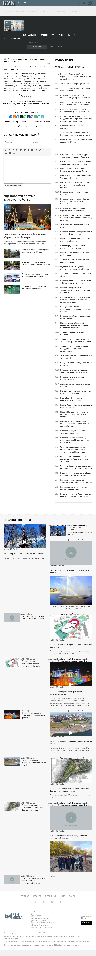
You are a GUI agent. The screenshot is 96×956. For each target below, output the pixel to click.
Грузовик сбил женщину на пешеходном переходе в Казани (74, 268)
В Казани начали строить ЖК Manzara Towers (73, 378)
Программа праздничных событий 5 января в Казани (75, 240)
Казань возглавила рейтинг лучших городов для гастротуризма (76, 481)
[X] (21, 116)
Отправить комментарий (13, 185)
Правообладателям (38, 924)
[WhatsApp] (35, 116)
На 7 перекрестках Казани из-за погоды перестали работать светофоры (74, 184)
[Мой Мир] (18, 116)
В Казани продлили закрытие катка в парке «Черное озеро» (76, 233)
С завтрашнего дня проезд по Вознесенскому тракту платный (74, 110)
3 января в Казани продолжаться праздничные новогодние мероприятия (75, 348)
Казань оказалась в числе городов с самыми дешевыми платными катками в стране (76, 299)
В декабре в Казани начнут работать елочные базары (72, 399)
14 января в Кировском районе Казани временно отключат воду (75, 134)
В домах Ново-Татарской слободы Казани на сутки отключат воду (75, 474)
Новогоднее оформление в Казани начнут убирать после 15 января (76, 103)
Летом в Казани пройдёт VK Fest (75, 84)
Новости (37, 896)
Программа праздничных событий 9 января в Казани (75, 176)
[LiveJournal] (28, 116)
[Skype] (39, 116)
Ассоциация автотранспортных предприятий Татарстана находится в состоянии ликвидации (76, 118)
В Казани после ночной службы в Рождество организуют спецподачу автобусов (76, 217)
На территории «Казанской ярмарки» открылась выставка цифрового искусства (74, 325)
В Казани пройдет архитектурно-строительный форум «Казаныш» (75, 155)
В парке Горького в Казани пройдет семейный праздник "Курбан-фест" (76, 495)
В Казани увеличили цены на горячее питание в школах (73, 209)
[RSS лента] (79, 3)
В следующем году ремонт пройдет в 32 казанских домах (76, 392)
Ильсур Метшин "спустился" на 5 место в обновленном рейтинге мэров (75, 414)
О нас (33, 911)
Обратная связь (37, 917)
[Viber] (32, 116)
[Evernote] (25, 116)
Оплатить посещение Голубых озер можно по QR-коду (76, 141)
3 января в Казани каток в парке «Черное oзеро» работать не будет (75, 340)
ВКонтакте (37, 102)
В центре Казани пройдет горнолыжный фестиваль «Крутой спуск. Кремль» (75, 76)
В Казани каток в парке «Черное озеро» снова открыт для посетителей (74, 201)
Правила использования (40, 918)
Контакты (34, 913)
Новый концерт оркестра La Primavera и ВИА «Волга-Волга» (74, 169)
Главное (25, 896)
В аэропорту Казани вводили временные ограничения (73, 247)
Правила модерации (38, 920)
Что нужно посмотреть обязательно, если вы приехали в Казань (75, 309)
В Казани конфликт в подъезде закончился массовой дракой (74, 371)
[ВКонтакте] (11, 116)
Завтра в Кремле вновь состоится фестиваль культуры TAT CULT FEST (76, 467)
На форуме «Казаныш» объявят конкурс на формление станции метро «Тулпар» (74, 423)
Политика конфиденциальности (42, 922)
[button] (6, 149)
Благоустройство (37, 47)
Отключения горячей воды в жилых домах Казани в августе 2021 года (74, 458)
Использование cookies (39, 925)
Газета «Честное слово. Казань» (42, 927)
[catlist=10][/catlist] (25, 542)
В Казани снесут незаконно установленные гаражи (72, 432)
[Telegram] (42, 116)
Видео (72, 896)
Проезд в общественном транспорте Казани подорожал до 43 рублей (75, 290)
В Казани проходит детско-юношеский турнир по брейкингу (75, 96)
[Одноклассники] (14, 116)
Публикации (51, 896)
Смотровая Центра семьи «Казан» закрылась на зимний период (75, 162)
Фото (62, 896)
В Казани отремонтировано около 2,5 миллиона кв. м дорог (75, 282)
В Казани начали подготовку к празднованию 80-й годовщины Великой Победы (74, 440)
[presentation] (5, 150)
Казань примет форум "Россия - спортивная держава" (74, 488)
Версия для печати (27, 126)
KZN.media (8, 38)
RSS (13, 104)
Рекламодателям (37, 915)
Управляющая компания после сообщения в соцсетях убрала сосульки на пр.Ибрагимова (74, 449)
